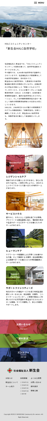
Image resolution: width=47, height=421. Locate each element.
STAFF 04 (25, 391)
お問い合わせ (36, 382)
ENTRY (24, 394)
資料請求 (34, 386)
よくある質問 (36, 378)
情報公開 (34, 390)
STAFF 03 (25, 388)
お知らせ (9, 378)
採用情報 (23, 378)
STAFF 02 (25, 385)
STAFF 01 (25, 382)
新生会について (12, 382)
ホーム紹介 (10, 386)
